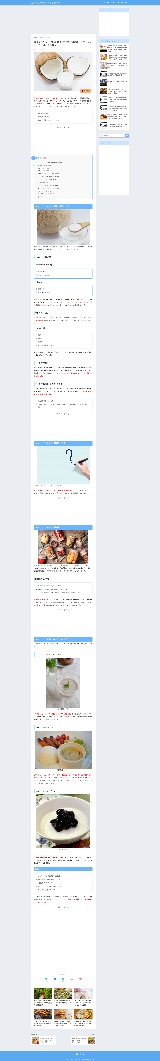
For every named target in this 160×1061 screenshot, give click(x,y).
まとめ (39, 197)
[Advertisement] (63, 19)
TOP (103, 2)
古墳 (117, 2)
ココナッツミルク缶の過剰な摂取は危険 (49, 162)
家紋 (108, 2)
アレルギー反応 (43, 168)
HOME (81, 1054)
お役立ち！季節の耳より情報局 (45, 2)
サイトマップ (124, 2)
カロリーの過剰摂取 (44, 165)
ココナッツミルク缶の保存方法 (47, 179)
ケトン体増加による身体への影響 (48, 173)
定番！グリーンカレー (45, 191)
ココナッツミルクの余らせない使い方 (49, 185)
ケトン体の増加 (43, 170)
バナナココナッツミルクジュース (48, 188)
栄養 (113, 2)
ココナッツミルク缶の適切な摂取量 (48, 176)
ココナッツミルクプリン (46, 193)
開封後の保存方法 (44, 182)
